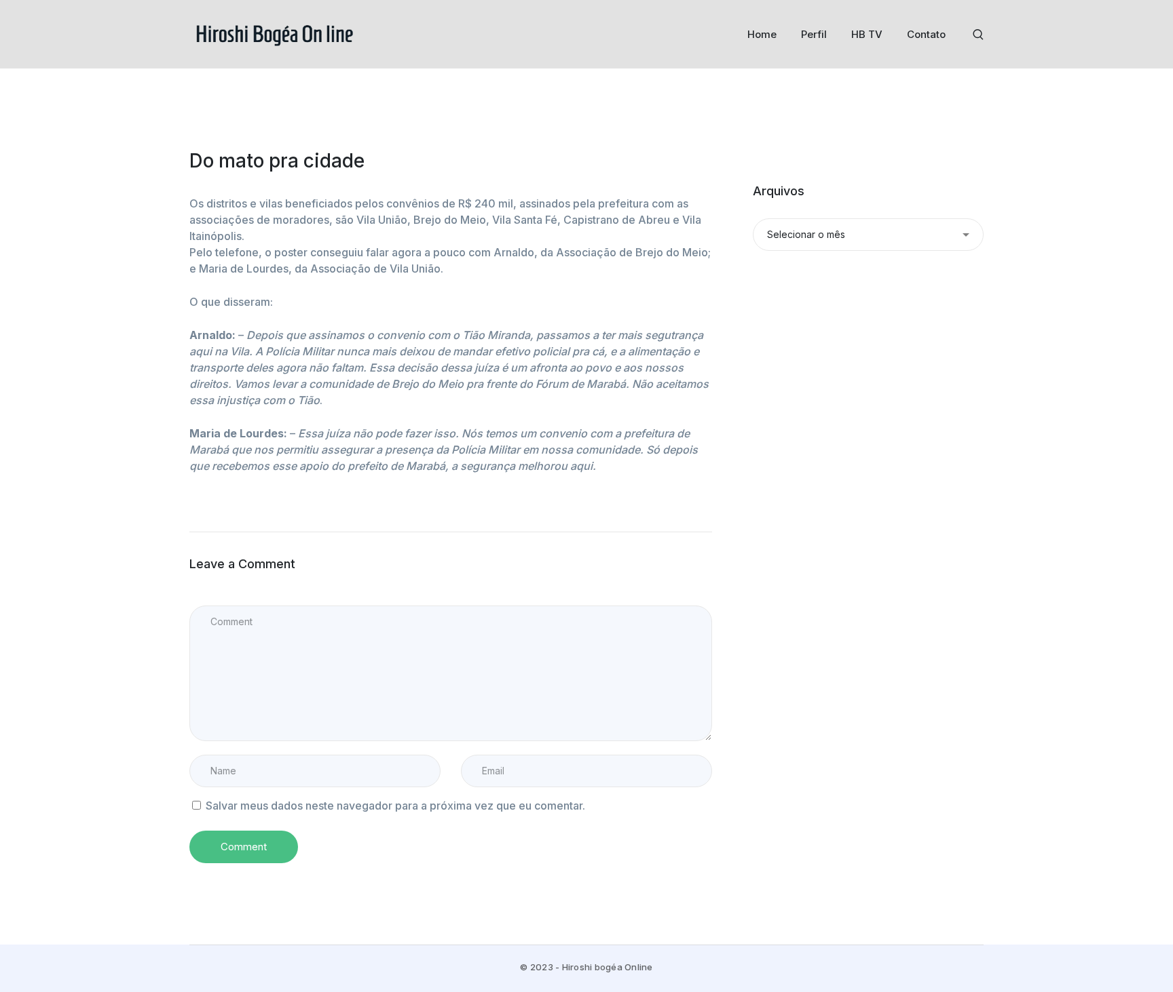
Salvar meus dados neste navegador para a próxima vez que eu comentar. (395, 805)
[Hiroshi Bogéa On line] (274, 33)
